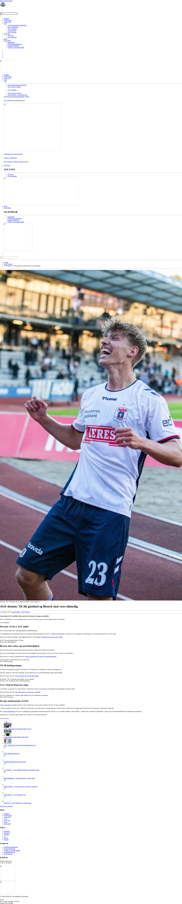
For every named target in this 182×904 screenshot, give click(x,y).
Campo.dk (7, 705)
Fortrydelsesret (8, 854)
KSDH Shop (8, 20)
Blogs (5, 39)
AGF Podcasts (12, 32)
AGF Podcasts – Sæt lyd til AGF (17, 95)
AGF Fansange (12, 37)
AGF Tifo (11, 35)
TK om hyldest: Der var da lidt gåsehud (27, 676)
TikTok (6, 838)
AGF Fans (7, 34)
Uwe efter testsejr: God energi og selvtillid (27, 692)
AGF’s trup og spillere (14, 87)
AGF (5, 23)
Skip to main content (6, 1)
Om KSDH (7, 41)
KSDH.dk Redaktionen (15, 44)
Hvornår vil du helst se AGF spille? (52, 637)
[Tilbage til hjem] (3, 7)
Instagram (7, 833)
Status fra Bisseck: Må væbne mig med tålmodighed (40, 656)
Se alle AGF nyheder (6, 806)
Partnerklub (11, 42)
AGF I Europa (12, 30)
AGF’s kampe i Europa (15, 93)
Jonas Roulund (15, 612)
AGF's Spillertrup (13, 27)
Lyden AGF (7, 22)
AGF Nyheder (25, 612)
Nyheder (6, 18)
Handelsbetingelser (9, 852)
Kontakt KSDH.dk (13, 46)
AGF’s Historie (12, 29)
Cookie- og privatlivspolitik (16, 47)
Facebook (7, 831)
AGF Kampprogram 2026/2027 (17, 25)
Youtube (6, 834)
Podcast (6, 839)
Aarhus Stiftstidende (9, 711)
